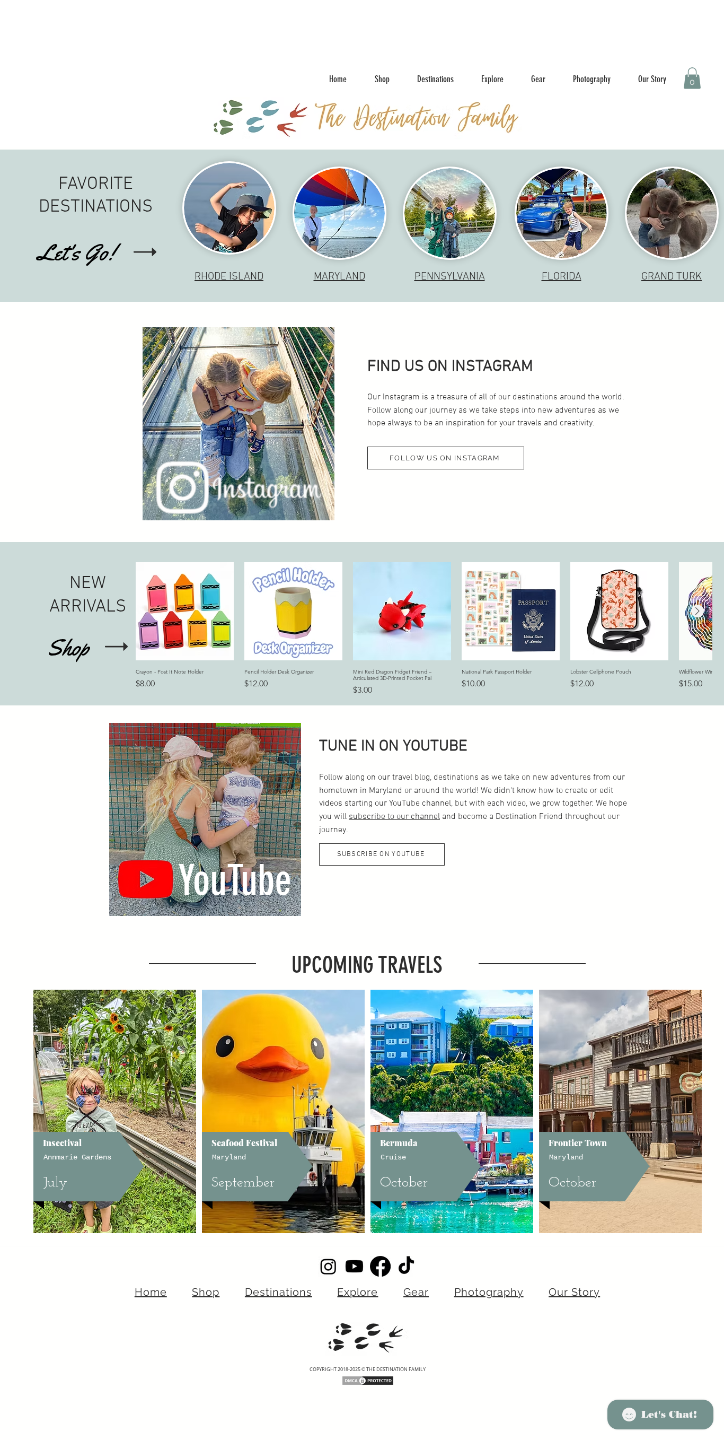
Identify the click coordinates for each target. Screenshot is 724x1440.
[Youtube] (354, 1266)
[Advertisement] (212, 24)
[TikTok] (406, 1266)
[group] (423, 629)
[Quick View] (185, 611)
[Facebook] (380, 1266)
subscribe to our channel (394, 816)
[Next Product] (697, 611)
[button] (692, 78)
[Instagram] (328, 1266)
